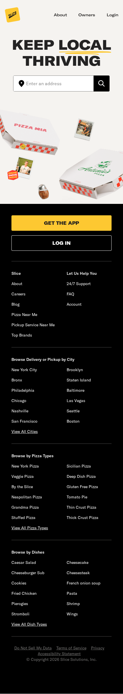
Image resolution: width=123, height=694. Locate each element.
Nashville (19, 410)
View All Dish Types (29, 624)
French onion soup (83, 583)
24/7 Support (79, 283)
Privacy (97, 648)
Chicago (18, 400)
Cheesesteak (78, 572)
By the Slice (22, 486)
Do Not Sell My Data (33, 648)
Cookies (18, 583)
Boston (73, 421)
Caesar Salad (23, 562)
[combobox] (60, 83)
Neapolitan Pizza (26, 497)
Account (74, 304)
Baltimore (75, 390)
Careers (18, 294)
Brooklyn (75, 369)
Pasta (72, 593)
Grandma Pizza (25, 507)
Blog (15, 304)
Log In (61, 243)
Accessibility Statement (59, 653)
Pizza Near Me (24, 314)
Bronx (16, 380)
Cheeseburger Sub (27, 572)
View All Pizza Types (29, 527)
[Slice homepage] (13, 15)
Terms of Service (71, 648)
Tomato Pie (77, 497)
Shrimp (73, 603)
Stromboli (20, 614)
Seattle (73, 410)
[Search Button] (102, 83)
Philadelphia (22, 390)
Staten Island (79, 380)
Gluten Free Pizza (82, 486)
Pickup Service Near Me (33, 324)
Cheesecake (77, 562)
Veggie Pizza (22, 476)
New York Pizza (25, 466)
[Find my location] (19, 83)
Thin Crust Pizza (81, 507)
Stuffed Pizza (23, 517)
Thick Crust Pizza (82, 517)
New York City (24, 369)
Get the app (61, 223)
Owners (86, 14)
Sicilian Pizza (79, 466)
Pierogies (19, 603)
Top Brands (21, 335)
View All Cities (24, 431)
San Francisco (24, 421)
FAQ (70, 294)
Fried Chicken (24, 593)
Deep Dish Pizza (81, 476)
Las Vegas (76, 400)
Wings (72, 614)
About (60, 14)
